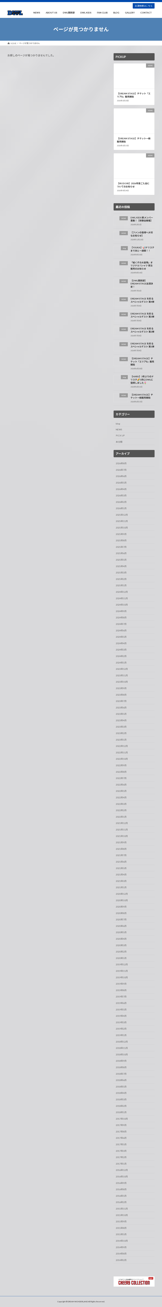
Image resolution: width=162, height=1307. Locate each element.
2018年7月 (121, 1073)
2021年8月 (121, 849)
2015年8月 (121, 1228)
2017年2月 (121, 1157)
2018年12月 (122, 1041)
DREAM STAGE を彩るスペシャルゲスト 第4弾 (142, 300)
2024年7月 (121, 624)
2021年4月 (121, 874)
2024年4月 (121, 643)
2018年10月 (122, 1054)
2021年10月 (122, 836)
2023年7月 (121, 701)
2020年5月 (121, 932)
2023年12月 (122, 669)
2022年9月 (121, 765)
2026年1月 (121, 508)
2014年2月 (121, 1260)
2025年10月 (122, 527)
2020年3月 (121, 945)
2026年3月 (121, 495)
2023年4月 (121, 720)
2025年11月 (122, 521)
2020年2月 (121, 951)
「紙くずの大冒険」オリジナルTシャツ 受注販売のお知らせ (142, 265)
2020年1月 (121, 958)
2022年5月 (121, 791)
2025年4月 (121, 566)
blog (118, 423)
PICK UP (120, 435)
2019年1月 (121, 1035)
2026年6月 (121, 476)
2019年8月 (121, 990)
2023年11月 (122, 675)
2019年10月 (122, 977)
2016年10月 (122, 1176)
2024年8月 (121, 617)
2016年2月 (121, 1202)
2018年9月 (121, 1061)
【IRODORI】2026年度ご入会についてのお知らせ (133, 185)
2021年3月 (121, 881)
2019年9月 (121, 984)
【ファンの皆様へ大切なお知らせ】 (142, 234)
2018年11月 (122, 1048)
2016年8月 (121, 1189)
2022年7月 (121, 778)
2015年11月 (122, 1208)
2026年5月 (121, 482)
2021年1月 (121, 887)
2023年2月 (121, 733)
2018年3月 (121, 1099)
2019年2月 (121, 1028)
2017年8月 (121, 1131)
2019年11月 (122, 971)
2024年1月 (121, 662)
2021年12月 (122, 823)
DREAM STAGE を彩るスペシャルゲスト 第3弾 (142, 315)
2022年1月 (121, 816)
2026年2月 (121, 502)
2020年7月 (121, 919)
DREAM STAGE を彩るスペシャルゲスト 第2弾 (142, 330)
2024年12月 (122, 592)
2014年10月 (122, 1240)
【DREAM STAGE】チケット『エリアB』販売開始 (133, 95)
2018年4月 (121, 1093)
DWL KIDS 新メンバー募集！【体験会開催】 (142, 219)
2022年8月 (121, 771)
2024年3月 (121, 649)
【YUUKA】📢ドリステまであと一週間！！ (142, 249)
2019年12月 (122, 964)
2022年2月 (121, 810)
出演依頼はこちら (144, 5)
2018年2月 (121, 1106)
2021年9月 (121, 842)
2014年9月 (121, 1247)
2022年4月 (121, 797)
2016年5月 (121, 1195)
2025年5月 (121, 559)
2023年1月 (121, 739)
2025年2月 (121, 579)
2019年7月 (121, 996)
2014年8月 (121, 1253)
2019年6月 (121, 1003)
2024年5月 (121, 636)
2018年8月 (121, 1067)
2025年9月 (121, 534)
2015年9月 (121, 1221)
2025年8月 (121, 540)
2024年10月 (122, 604)
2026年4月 (121, 489)
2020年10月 (122, 900)
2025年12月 (122, 514)
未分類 (119, 441)
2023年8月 (121, 694)
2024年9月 (121, 611)
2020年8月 (121, 913)
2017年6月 (121, 1138)
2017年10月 (122, 1118)
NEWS (119, 429)
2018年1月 (121, 1112)
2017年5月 (121, 1144)
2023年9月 (121, 688)
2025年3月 (121, 572)
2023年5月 (121, 714)
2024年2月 (121, 656)
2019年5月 (121, 1009)
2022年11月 (122, 752)
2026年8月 (121, 463)
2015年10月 (122, 1215)
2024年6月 (121, 630)
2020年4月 (121, 938)
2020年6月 (121, 926)
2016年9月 (121, 1183)
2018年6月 (121, 1080)
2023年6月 (121, 707)
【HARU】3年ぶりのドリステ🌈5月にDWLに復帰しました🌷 (142, 379)
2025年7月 (121, 547)
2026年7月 (121, 469)
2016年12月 (122, 1170)
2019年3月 (121, 1022)
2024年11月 (122, 598)
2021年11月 (122, 829)
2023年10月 (122, 682)
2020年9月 (121, 906)
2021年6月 (121, 861)
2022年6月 (121, 784)
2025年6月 (121, 553)
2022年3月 (121, 804)
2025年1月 (121, 585)
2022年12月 (122, 746)
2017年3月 (121, 1151)
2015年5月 (121, 1234)
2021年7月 (121, 855)
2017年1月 (121, 1163)
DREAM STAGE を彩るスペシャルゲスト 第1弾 (142, 345)
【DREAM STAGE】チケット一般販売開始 (142, 396)
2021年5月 (121, 868)
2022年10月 (122, 759)
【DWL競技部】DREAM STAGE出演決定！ (142, 283)
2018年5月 (121, 1086)
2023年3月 (121, 727)
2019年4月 (121, 1016)
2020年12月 (122, 893)
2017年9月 (121, 1125)
